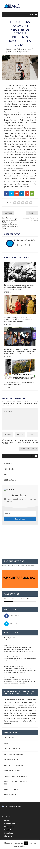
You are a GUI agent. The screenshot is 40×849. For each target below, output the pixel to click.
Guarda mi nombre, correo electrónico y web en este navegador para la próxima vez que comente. (20, 442)
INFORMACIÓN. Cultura (12, 760)
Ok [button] (26, 843)
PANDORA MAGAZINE (12, 771)
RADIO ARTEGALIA (11, 789)
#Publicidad (8, 830)
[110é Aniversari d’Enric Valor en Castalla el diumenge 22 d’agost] (20, 369)
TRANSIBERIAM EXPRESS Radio (15, 776)
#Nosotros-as (9, 827)
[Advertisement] (20, 541)
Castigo (9, 640)
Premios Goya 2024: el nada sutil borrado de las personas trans (20, 660)
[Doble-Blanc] (20, 587)
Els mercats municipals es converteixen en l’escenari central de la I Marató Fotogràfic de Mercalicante (19, 287)
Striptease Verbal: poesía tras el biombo (18, 599)
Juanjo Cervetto (10, 666)
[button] (32, 14)
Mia (5, 645)
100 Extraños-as (10, 480)
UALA (6, 743)
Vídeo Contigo (9, 469)
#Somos (7, 821)
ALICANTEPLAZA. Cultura (13, 765)
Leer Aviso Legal (20, 846)
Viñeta (6, 474)
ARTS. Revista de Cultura (13, 754)
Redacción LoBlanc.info (25, 49)
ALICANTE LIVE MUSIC (12, 749)
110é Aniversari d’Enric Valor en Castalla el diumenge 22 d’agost (20, 383)
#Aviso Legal (8, 833)
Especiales (8, 463)
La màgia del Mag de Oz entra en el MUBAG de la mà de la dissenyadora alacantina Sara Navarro (18, 319)
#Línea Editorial (9, 824)
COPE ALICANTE (10, 795)
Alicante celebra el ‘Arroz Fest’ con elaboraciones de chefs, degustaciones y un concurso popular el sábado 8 (20, 670)
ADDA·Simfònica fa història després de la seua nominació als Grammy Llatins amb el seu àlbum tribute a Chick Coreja (20, 351)
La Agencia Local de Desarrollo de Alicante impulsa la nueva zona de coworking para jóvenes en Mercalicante (18, 649)
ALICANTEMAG (9, 738)
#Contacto (8, 836)
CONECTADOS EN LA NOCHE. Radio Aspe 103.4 (19, 783)
